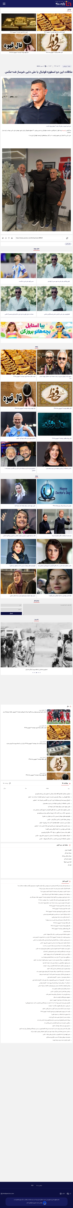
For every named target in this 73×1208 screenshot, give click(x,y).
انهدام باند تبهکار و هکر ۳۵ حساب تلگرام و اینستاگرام (58, 1037)
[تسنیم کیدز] (36, 331)
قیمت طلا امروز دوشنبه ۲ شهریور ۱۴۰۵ (19, 32)
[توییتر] (3, 238)
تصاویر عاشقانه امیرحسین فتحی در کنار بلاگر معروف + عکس (54, 839)
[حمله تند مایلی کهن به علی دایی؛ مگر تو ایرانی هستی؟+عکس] (18, 298)
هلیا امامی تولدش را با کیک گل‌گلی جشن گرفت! (60, 596)
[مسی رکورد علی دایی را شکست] (18, 265)
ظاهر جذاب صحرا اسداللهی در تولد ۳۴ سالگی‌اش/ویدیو (55, 832)
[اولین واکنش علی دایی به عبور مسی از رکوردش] (54, 265)
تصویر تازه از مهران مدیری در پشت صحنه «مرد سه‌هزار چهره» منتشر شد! (55, 377)
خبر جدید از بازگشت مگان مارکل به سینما (61, 536)
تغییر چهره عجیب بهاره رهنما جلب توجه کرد (25, 506)
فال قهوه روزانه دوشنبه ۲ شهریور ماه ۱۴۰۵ (18, 52)
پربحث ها (5, 783)
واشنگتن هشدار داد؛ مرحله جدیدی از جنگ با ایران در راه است (56, 946)
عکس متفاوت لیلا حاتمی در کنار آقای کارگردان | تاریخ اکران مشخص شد (54, 566)
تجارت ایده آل (67, 859)
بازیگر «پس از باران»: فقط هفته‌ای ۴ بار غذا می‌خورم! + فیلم (55, 823)
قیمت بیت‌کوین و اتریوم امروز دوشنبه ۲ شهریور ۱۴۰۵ (58, 911)
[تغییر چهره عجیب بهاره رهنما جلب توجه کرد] (18, 491)
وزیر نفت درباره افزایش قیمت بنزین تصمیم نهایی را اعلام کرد (56, 951)
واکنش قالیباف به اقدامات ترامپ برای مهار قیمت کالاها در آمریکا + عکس (54, 986)
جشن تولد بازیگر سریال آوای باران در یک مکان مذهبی (22, 596)
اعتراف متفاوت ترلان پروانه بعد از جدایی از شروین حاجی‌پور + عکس (52, 836)
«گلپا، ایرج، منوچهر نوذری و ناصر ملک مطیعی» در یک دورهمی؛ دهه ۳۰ (54, 900)
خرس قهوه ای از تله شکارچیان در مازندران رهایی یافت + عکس (56, 1034)
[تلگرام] (6, 238)
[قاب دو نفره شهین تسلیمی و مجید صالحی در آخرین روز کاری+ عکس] (18, 521)
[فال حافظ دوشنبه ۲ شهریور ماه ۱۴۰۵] (54, 42)
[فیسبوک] (9, 238)
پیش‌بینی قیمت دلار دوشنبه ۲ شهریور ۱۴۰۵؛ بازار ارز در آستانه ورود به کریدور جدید (26, 744)
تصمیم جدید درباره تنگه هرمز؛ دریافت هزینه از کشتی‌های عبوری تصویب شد (53, 971)
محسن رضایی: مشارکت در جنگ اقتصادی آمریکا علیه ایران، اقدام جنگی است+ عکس (51, 940)
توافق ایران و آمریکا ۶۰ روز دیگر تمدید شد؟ (36, 670)
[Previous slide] (3, 641)
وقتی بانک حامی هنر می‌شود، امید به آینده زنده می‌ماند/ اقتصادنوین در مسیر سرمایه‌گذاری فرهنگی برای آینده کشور (44, 1029)
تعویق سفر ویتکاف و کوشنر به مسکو (62, 997)
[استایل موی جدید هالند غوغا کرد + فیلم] (18, 424)
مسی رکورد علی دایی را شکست (26, 281)
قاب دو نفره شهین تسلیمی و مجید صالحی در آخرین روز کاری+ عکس (19, 536)
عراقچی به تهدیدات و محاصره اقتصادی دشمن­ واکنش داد (57, 1023)
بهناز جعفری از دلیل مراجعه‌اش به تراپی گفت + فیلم (58, 969)
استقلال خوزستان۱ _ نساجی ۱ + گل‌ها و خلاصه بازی (59, 977)
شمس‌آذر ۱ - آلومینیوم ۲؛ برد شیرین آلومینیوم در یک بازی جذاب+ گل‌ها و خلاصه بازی (51, 980)
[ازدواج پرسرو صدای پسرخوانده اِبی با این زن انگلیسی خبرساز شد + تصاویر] (18, 454)
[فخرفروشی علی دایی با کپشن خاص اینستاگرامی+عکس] (54, 298)
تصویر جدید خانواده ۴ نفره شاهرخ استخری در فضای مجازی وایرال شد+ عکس (53, 949)
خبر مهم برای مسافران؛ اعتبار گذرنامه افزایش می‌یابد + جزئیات (56, 966)
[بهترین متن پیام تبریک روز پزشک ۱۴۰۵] (54, 491)
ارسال (11, 613)
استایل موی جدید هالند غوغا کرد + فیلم (26, 438)
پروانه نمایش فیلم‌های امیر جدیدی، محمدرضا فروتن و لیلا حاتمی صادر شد (53, 1020)
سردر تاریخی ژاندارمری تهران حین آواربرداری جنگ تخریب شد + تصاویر (52, 826)
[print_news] (12, 238)
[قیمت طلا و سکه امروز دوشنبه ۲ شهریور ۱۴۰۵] (54, 22)
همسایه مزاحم (67, 931)
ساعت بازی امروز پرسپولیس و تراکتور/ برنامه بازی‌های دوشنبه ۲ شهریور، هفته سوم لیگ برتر (24, 712)
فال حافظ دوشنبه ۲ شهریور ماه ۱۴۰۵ (54, 52)
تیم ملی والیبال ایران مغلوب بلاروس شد (61, 989)
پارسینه (64, 131)
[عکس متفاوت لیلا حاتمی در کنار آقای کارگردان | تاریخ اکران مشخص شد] (54, 551)
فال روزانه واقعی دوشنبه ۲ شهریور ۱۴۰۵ (61, 438)
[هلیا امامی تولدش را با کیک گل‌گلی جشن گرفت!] (54, 581)
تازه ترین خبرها (67, 862)
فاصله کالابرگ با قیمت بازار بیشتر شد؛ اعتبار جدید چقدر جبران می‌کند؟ (54, 889)
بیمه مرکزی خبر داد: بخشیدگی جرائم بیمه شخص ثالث (58, 994)
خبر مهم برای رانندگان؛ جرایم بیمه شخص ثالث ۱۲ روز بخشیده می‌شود (54, 974)
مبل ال (69, 865)
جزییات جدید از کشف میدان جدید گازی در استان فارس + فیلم (56, 1009)
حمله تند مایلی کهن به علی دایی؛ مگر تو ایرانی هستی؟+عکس (19, 314)
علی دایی (68, 244)
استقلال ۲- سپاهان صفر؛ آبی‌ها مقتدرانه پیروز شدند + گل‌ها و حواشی (54, 983)
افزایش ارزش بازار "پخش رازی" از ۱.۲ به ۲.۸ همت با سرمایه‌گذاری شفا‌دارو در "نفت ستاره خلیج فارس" (47, 1003)
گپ (70, 1194)
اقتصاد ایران (68, 850)
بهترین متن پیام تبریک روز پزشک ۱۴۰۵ (62, 506)
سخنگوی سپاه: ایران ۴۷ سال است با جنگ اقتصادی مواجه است (55, 957)
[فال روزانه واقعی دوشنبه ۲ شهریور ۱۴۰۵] (54, 424)
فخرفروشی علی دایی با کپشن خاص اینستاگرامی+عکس (57, 314)
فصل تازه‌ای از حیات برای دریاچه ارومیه (61, 1040)
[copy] (67, 238)
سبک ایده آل (68, 853)
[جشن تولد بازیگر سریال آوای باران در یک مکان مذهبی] (18, 581)
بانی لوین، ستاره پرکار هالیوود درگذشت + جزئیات (59, 1006)
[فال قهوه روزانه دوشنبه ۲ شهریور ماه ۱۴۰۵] (18, 42)
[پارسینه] (62, 3)
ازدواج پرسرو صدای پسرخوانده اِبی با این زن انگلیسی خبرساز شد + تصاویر (20, 470)
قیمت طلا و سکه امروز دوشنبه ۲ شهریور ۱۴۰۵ (54, 32)
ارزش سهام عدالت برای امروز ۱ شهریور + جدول (60, 1000)
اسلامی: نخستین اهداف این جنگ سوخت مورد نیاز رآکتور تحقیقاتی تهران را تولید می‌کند (50, 1031)
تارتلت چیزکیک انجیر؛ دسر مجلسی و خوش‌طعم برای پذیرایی (56, 914)
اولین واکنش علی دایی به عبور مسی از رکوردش (59, 281)
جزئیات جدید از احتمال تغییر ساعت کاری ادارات (59, 1017)
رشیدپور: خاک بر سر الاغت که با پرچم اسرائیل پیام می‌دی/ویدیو (53, 813)
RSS (32, 1186)
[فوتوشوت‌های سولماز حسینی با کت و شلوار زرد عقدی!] (18, 551)
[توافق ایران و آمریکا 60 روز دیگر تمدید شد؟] (36, 644)
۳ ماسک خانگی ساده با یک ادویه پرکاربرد (61, 917)
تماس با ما (39, 1186)
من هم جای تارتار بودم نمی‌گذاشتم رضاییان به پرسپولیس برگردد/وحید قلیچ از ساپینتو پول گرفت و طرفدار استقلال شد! (44, 886)
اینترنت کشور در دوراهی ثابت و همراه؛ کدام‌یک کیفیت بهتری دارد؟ (55, 891)
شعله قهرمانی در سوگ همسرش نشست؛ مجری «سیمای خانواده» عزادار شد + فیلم (49, 797)
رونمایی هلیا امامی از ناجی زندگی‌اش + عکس (58, 820)
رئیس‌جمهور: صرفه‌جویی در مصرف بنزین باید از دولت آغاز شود (56, 963)
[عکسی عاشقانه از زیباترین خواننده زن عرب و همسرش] (54, 454)
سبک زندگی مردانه (66, 856)
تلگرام (63, 1194)
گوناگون (69, 10)
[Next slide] (69, 641)
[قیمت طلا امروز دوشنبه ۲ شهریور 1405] (18, 22)
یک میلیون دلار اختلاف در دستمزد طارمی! (60, 1014)
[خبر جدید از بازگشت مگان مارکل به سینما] (54, 521)
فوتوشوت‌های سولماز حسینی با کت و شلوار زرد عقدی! (22, 566)
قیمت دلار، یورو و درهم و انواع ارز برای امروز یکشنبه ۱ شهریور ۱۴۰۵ (55, 1011)
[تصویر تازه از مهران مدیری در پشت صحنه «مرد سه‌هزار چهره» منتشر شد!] (54, 362)
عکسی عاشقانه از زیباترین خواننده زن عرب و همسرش (58, 468)
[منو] (4, 4)
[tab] (40, 672)
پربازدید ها (65, 783)
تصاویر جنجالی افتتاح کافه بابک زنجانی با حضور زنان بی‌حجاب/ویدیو (52, 794)
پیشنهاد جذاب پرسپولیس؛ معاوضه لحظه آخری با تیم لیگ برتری (56, 894)
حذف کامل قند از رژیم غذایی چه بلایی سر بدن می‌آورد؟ (58, 920)
